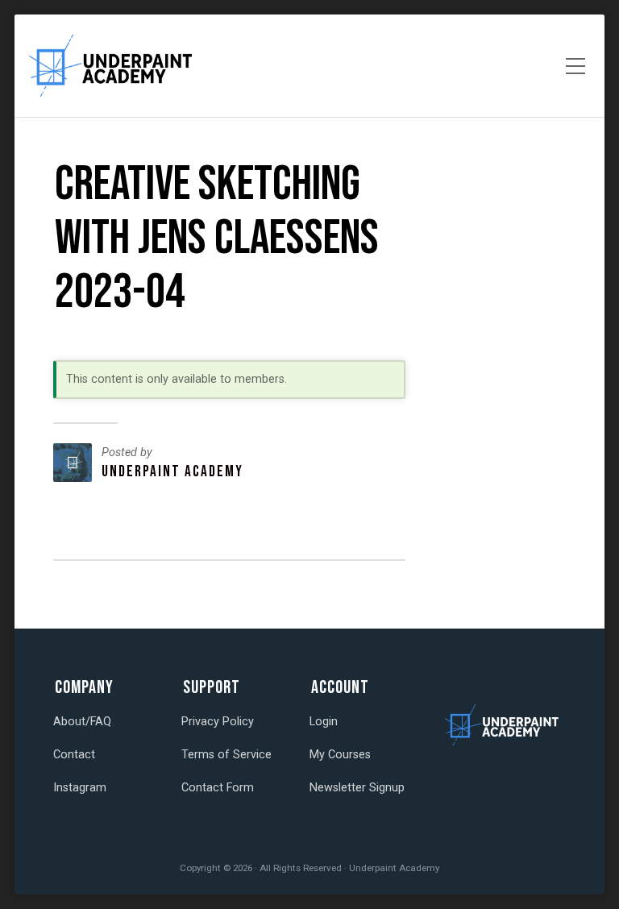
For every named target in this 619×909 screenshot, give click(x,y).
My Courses (340, 755)
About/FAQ (82, 721)
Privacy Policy (217, 721)
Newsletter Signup (357, 788)
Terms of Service (226, 755)
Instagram (79, 788)
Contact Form (217, 788)
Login (324, 721)
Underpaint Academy (172, 472)
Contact (74, 755)
